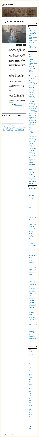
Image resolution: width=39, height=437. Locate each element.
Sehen (3, 129)
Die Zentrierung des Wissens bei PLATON (33, 40)
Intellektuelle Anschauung (16, 126)
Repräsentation (7, 128)
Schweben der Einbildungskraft (20, 128)
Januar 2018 (30, 403)
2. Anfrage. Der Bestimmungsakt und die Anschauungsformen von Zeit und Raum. (32, 190)
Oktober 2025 (30, 367)
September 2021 (30, 388)
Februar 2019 (30, 400)
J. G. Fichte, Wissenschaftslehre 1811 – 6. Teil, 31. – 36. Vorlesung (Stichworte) (33, 131)
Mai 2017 (29, 407)
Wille (11, 130)
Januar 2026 (30, 365)
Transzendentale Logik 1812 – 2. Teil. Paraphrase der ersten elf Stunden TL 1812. (32, 93)
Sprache (15, 129)
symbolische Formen (19, 129)
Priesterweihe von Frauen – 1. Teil (32, 298)
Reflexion (4, 128)
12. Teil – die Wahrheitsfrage (31, 341)
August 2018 (30, 402)
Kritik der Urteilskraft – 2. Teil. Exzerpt (32, 72)
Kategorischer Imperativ (5, 127)
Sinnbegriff (9, 129)
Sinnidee (12, 129)
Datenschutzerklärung (10, 434)
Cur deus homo (30, 70)
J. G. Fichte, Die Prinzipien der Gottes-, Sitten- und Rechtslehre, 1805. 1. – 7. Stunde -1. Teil (32, 115)
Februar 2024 (30, 376)
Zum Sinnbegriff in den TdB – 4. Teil (32, 273)
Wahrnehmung (8, 130)
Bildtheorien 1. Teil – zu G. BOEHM (32, 204)
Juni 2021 (29, 389)
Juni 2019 (29, 398)
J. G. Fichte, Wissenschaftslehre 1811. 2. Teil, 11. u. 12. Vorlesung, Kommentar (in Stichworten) (33, 123)
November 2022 (30, 384)
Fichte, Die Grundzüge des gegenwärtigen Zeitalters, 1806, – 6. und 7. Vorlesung (32, 152)
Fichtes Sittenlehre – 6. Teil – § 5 (32, 108)
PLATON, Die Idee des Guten (31, 38)
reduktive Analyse (4, 48)
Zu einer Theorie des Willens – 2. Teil (32, 161)
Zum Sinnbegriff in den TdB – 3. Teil (32, 272)
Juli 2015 (29, 416)
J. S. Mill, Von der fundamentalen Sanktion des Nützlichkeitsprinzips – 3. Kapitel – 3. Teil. (32, 235)
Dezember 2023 (30, 377)
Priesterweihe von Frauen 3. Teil (32, 300)
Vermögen (4, 130)
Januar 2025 (30, 372)
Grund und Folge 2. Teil (31, 183)
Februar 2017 (30, 409)
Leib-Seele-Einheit (14, 127)
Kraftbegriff (10, 127)
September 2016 (30, 411)
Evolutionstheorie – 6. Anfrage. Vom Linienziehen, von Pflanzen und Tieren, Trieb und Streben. (32, 195)
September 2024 (30, 374)
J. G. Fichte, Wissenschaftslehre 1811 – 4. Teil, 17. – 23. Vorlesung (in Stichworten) (33, 127)
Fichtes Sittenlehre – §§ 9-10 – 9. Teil (33, 111)
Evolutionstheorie (30, 423)
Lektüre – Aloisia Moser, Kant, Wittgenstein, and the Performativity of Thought (32, 259)
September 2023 (30, 379)
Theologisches (30, 430)
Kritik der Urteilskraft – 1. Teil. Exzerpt (32, 71)
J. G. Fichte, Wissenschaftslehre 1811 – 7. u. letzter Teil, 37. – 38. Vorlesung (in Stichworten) (33, 133)
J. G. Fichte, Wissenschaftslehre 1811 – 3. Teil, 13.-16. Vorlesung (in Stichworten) (33, 125)
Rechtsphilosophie (30, 428)
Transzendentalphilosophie (8, 4)
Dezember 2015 (30, 414)
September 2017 (30, 405)
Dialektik (29, 422)
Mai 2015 (29, 417)
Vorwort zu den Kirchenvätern (31, 312)
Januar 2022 (30, 386)
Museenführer (30, 207)
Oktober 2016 (30, 410)
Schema (15, 128)
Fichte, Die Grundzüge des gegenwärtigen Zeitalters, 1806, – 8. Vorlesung (32, 154)
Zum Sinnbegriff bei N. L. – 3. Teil (32, 269)
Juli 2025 (29, 369)
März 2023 (30, 382)
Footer (29, 424)
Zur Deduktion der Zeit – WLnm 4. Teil (33, 83)
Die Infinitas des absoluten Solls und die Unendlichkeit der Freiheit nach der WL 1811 (32, 99)
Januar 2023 (30, 383)
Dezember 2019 (30, 396)
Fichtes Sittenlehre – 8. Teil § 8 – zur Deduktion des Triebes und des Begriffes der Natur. (33, 110)
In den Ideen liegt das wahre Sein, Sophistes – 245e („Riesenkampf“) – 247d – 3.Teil (32, 31)
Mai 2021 (29, 390)
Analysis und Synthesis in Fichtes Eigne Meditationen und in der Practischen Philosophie (32, 77)
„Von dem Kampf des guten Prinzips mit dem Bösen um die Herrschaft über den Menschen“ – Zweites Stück (33, 66)
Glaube (4, 126)
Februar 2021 (30, 391)
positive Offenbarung (19, 127)
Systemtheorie (30, 429)
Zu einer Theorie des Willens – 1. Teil (32, 160)
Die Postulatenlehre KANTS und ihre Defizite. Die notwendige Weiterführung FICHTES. (32, 69)
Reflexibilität (23, 127)
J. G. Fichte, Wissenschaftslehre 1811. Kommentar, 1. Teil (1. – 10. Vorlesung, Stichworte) (32, 121)
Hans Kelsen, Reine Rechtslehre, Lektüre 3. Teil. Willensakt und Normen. (32, 216)
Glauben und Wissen (7, 126)
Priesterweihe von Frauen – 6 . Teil (32, 302)
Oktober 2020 (30, 393)
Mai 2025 (29, 370)
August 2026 (30, 362)
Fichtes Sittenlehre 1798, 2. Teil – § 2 (32, 104)
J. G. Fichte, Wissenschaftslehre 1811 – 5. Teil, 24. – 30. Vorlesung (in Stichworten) (33, 129)
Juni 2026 (29, 363)
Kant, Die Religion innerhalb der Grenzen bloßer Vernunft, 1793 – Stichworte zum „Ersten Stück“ (33, 64)
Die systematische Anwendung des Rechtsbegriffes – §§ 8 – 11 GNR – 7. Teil (32, 226)
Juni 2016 (29, 412)
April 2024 (30, 375)
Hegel (11, 126)
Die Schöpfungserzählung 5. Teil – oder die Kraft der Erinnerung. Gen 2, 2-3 (32, 286)
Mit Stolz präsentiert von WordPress (16, 434)
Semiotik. (6, 129)
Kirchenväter (30, 426)
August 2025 (30, 368)
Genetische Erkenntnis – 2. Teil (32, 158)
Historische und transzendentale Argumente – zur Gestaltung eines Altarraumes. (32, 289)
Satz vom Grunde (12, 128)
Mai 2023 (29, 381)
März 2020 (30, 395)
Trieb (23, 129)
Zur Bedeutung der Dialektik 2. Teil (32, 172)
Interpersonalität (21, 126)
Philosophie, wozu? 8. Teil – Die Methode (33, 338)
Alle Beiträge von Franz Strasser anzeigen (18, 105)
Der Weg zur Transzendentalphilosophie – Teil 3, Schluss (32, 57)
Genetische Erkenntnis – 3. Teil (32, 159)
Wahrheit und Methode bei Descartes (32, 179)
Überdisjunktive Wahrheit (21, 130)
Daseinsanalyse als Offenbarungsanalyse (32, 297)
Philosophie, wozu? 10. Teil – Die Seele (32, 340)
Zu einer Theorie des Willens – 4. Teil (32, 357)
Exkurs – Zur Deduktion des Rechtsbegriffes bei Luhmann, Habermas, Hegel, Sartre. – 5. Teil (32, 223)
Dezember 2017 (30, 404)
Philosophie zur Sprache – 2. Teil (32, 262)
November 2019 (30, 397)
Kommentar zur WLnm (31, 102)
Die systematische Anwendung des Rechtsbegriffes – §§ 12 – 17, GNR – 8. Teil (33, 228)
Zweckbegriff (16, 130)
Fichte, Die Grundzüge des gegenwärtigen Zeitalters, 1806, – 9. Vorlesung (32, 155)
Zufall (13, 130)
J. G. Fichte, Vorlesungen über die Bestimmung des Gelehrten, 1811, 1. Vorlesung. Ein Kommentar (32, 101)
